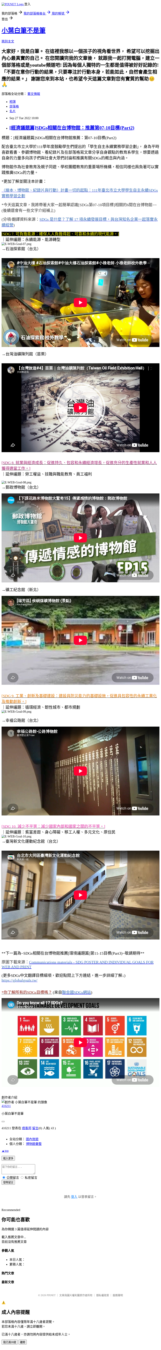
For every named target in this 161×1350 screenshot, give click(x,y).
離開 (22, 1342)
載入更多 (8, 1158)
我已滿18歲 (9, 1342)
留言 (35, 1128)
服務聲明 (118, 1295)
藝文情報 (33, 94)
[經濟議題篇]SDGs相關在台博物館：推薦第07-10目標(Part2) (71, 127)
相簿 (12, 101)
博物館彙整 (34, 1144)
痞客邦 (26, 1128)
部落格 (14, 106)
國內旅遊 (32, 1139)
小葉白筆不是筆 (24, 30)
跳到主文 (8, 41)
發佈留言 (8, 1182)
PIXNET (51, 1295)
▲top (5, 1150)
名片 (12, 111)
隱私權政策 (102, 1295)
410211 (6, 1106)
